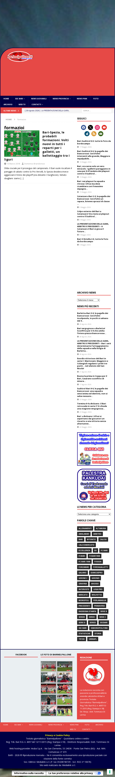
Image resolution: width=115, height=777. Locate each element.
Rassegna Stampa (87, 611)
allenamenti (85, 528)
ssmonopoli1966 (99, 628)
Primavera (99, 606)
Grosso (95, 583)
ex (95, 550)
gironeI (95, 578)
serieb (82, 617)
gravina (83, 583)
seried (93, 622)
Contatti (36, 104)
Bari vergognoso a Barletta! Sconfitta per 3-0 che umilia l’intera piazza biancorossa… (91, 331)
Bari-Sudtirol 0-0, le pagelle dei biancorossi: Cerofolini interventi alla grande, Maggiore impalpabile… (93, 155)
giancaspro (97, 572)
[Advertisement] (57, 24)
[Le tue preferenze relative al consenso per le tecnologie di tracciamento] (110, 772)
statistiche (84, 633)
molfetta (97, 595)
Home (6, 98)
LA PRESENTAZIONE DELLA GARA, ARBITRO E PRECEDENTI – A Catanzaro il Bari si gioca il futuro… (93, 227)
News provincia (61, 98)
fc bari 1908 (84, 561)
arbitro (97, 534)
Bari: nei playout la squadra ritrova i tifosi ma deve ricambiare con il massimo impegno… (91, 185)
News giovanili (39, 98)
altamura (101, 528)
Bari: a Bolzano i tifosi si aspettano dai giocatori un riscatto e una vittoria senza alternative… (91, 420)
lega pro (97, 589)
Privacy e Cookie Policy (57, 735)
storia (97, 633)
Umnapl (93, 639)
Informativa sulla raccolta (29, 773)
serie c (102, 617)
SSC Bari (19, 98)
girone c (83, 578)
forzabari (84, 567)
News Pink (82, 98)
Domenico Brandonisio (34, 163)
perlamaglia (99, 600)
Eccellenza (84, 550)
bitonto (91, 539)
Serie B (103, 611)
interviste (84, 589)
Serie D (82, 622)
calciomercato (86, 545)
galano (82, 572)
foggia (97, 561)
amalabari (84, 534)
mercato (83, 595)
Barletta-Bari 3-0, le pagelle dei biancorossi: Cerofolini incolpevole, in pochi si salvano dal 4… (92, 317)
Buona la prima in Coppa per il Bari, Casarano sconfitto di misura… (92, 378)
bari (81, 539)
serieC (92, 617)
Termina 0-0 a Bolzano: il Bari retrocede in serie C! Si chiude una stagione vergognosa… (92, 406)
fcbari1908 (94, 556)
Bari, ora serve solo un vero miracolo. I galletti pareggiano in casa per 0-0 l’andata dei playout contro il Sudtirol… (93, 170)
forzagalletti (100, 567)
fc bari (104, 550)
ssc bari (83, 628)
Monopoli (84, 600)
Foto (96, 98)
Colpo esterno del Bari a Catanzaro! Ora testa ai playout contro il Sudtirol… (93, 214)
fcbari (82, 556)
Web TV (22, 104)
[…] (22, 178)
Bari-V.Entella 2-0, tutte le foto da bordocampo (92, 240)
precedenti (84, 606)
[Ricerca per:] (97, 110)
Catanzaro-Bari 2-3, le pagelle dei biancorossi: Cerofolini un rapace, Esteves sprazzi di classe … (93, 200)
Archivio (8, 104)
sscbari (104, 622)
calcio (103, 539)
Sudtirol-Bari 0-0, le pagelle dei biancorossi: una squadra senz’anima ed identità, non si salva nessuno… (92, 392)
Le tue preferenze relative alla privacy (71, 773)
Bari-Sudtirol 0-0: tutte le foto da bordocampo (94, 142)
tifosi (82, 639)
